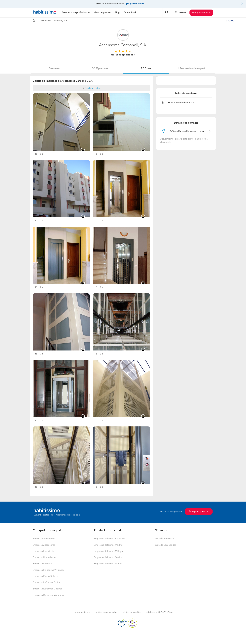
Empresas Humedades (44, 557)
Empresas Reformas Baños (46, 582)
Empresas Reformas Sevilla (108, 557)
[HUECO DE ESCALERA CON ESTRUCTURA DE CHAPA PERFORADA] (121, 388)
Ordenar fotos (92, 88)
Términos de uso (81, 612)
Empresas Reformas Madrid (108, 545)
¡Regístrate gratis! (135, 4)
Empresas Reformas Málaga (108, 551)
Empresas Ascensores (44, 545)
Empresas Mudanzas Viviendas (48, 570)
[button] (36, 154)
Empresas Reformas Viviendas (48, 595)
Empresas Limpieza (43, 564)
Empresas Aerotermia (44, 539)
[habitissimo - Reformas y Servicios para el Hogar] (45, 12)
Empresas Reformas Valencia (109, 564)
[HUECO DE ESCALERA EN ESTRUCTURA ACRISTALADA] (61, 322)
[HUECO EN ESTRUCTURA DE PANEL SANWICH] (61, 122)
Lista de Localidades (165, 545)
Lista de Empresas (164, 539)
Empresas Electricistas (44, 551)
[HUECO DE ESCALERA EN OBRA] (121, 188)
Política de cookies (131, 612)
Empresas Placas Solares (45, 576)
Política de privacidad (106, 612)
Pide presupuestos (201, 13)
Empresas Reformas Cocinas (47, 589)
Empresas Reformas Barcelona (110, 539)
